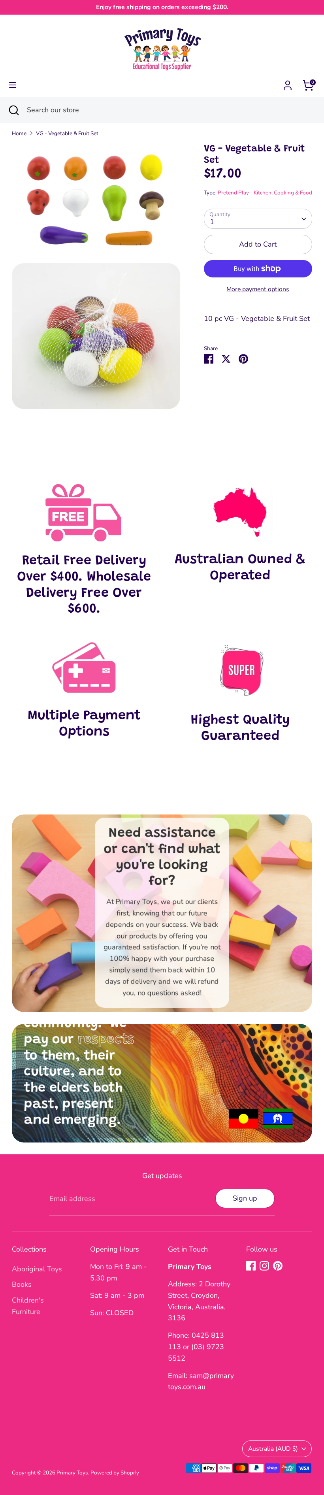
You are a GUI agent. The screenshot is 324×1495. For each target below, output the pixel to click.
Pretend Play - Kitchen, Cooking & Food (265, 192)
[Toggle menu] (13, 85)
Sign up (245, 1198)
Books (22, 1284)
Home (19, 133)
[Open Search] (13, 110)
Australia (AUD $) (273, 1448)
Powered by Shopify (114, 1472)
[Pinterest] (278, 1266)
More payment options (257, 289)
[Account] (288, 83)
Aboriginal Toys (37, 1269)
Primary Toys (72, 1472)
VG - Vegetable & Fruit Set (67, 133)
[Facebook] (251, 1266)
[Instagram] (264, 1266)
